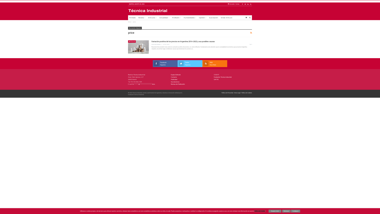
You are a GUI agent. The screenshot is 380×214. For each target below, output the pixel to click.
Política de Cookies (246, 93)
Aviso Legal (237, 93)
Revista (141, 18)
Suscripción (213, 18)
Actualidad (163, 18)
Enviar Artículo (226, 18)
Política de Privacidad (227, 93)
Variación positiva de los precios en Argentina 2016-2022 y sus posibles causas (183, 41)
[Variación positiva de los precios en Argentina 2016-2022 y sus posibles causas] (138, 47)
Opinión (202, 18)
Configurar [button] (295, 211)
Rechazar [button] (286, 211)
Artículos (151, 18)
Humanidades (189, 18)
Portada (132, 18)
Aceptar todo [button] (275, 211)
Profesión (175, 18)
